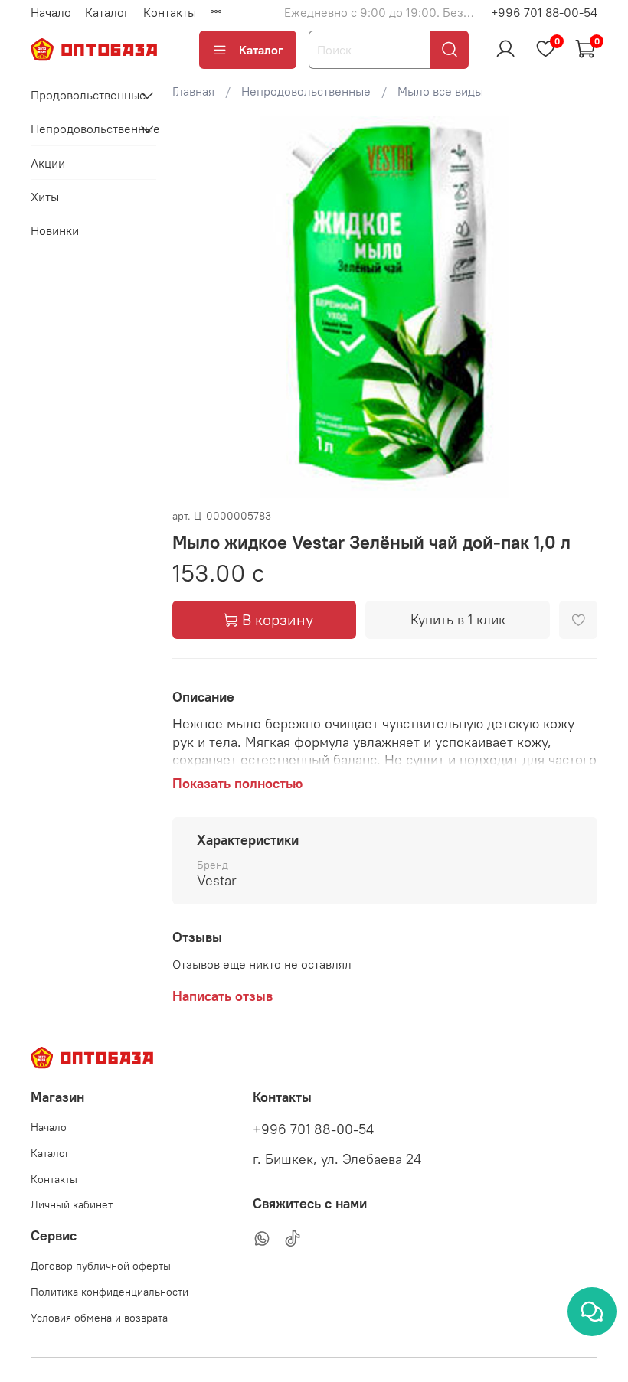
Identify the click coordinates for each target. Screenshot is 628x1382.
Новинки (55, 230)
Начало (51, 12)
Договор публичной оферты (101, 1266)
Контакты (169, 12)
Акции (48, 163)
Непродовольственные (306, 91)
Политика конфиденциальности (109, 1292)
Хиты (45, 196)
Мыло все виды (440, 91)
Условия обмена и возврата (99, 1318)
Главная (193, 91)
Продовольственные (81, 95)
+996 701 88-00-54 (544, 12)
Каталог (107, 12)
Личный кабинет (72, 1204)
